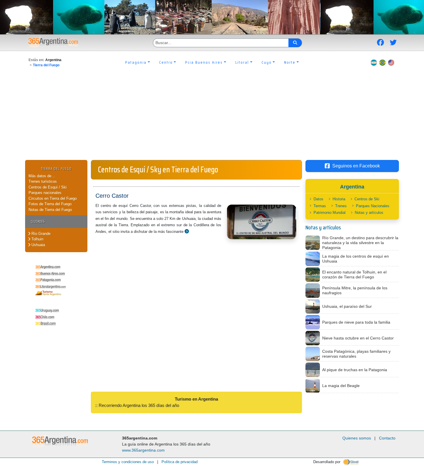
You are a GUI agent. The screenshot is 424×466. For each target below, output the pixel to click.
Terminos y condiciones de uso (128, 462)
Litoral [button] (242, 62)
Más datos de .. (42, 176)
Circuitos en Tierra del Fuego (53, 198)
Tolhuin (36, 239)
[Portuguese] (382, 62)
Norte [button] (289, 62)
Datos (318, 199)
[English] (391, 62)
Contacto (387, 438)
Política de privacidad (180, 462)
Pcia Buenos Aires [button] (204, 62)
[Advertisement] (212, 116)
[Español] (373, 62)
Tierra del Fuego (46, 65)
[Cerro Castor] (187, 231)
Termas (320, 206)
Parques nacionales (45, 192)
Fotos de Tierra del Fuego (50, 204)
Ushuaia (37, 245)
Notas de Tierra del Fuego (50, 209)
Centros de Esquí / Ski (48, 187)
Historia (339, 199)
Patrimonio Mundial (330, 212)
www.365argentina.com (143, 450)
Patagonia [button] (136, 62)
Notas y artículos (369, 212)
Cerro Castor (112, 196)
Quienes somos (356, 438)
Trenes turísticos (43, 181)
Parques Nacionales (372, 206)
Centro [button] (166, 62)
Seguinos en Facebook (356, 165)
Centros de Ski (366, 199)
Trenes (341, 206)
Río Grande (40, 233)
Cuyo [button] (267, 62)
